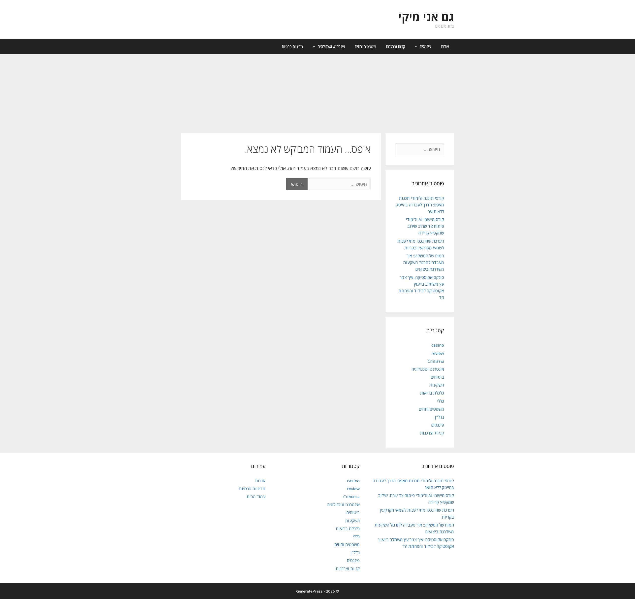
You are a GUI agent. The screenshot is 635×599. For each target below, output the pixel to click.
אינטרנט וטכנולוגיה (331, 46)
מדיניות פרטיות (292, 46)
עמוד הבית (256, 496)
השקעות (436, 385)
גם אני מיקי (426, 16)
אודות (445, 46)
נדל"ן (439, 417)
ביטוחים (437, 377)
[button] (415, 46)
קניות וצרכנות (395, 46)
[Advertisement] (317, 91)
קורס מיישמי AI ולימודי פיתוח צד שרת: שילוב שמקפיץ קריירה (425, 226)
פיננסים (425, 46)
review (437, 353)
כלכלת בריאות (432, 393)
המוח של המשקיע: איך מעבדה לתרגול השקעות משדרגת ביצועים (423, 262)
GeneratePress (309, 591)
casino (437, 345)
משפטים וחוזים (365, 46)
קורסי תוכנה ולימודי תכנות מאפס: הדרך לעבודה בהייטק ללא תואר (420, 204)
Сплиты (436, 361)
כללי (440, 401)
